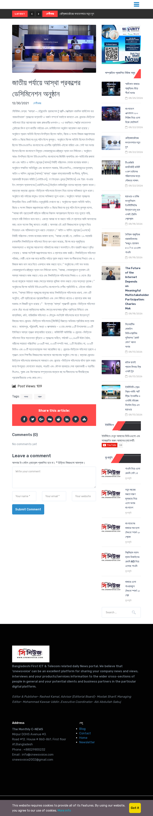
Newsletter (87, 742)
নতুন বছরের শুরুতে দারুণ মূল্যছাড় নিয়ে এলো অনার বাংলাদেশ (131, 498)
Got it (135, 808)
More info (64, 810)
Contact (85, 733)
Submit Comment (28, 509)
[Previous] (31, 13)
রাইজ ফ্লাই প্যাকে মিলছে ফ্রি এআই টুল (133, 367)
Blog (82, 729)
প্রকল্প (40, 397)
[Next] (38, 13)
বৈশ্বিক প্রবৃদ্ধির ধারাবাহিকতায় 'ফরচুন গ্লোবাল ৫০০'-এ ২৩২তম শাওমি (132, 243)
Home (83, 738)
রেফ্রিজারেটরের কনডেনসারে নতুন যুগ (77, 13)
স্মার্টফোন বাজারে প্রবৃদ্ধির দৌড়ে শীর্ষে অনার (132, 88)
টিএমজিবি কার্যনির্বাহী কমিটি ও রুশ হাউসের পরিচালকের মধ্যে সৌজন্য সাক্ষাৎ (132, 171)
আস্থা (26, 397)
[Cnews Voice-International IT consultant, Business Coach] (30, 654)
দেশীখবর (50, 13)
